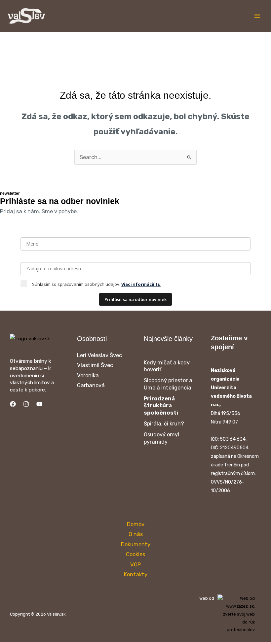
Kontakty (135, 574)
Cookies (135, 554)
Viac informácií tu (141, 284)
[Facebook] (13, 404)
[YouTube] (39, 404)
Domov (135, 524)
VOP (135, 564)
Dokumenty (135, 544)
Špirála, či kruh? (164, 424)
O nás (136, 534)
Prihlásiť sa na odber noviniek (135, 299)
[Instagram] (26, 404)
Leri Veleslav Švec (99, 355)
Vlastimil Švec (95, 365)
